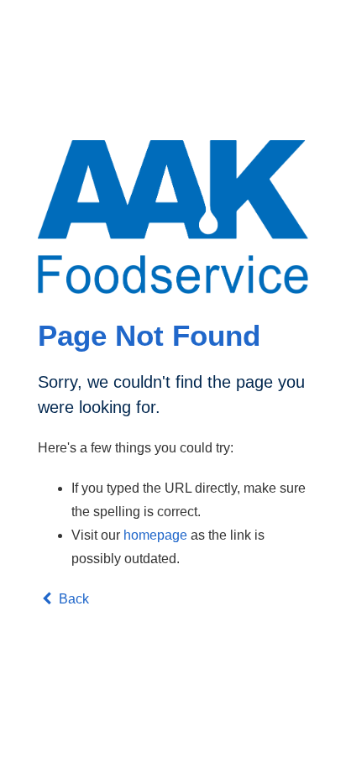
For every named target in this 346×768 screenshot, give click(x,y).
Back (72, 599)
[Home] (173, 217)
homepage (155, 535)
